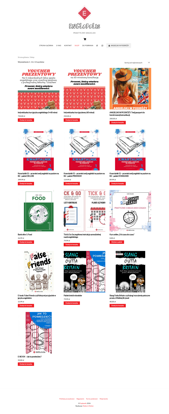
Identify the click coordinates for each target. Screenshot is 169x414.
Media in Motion (88, 406)
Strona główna (46, 45)
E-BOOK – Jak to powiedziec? (29, 356)
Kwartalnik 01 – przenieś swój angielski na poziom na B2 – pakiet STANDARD (130, 174)
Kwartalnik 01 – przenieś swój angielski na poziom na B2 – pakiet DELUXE (38, 174)
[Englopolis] (84, 29)
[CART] (85, 39)
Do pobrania (87, 45)
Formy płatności (92, 399)
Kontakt (68, 45)
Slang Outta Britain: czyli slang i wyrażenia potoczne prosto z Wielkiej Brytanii (130, 296)
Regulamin (80, 399)
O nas (58, 45)
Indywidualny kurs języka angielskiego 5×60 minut (37, 112)
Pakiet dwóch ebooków (73, 295)
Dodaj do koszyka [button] (26, 120)
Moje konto (104, 399)
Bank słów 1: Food (25, 234)
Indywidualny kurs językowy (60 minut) (79, 112)
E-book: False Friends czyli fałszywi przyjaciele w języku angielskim (37, 296)
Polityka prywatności (66, 399)
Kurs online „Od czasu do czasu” (122, 234)
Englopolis (83, 403)
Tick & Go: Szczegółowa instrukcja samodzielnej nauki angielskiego (82, 235)
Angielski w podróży (119, 45)
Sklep (77, 45)
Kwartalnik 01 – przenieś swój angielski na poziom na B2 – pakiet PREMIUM (84, 174)
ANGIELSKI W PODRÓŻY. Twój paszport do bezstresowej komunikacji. (127, 113)
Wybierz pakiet (116, 242)
